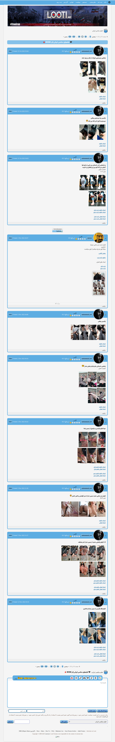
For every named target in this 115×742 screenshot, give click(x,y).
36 (79, 36)
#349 (10, 535)
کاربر (75, 50)
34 (85, 36)
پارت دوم (103, 268)
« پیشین (94, 36)
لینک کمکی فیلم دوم (100, 476)
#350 (10, 602)
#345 (10, 314)
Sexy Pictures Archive (70, 731)
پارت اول (103, 266)
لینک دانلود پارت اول (100, 210)
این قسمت (105, 716)
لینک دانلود (102, 97)
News (38, 731)
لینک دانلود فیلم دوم (99, 474)
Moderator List (59, 731)
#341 (10, 51)
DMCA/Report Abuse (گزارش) (27, 731)
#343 (10, 158)
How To (48, 731)
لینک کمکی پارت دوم (100, 219)
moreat (89, 238)
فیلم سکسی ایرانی (97, 31)
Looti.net (47, 734)
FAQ (52, 731)
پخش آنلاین (102, 253)
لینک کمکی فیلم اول (100, 469)
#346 (10, 358)
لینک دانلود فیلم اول (100, 467)
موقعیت (78, 2)
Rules (42, 731)
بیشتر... (15, 678)
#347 (10, 421)
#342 (10, 111)
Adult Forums (81, 731)
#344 (10, 238)
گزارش (66, 2)
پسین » (65, 36)
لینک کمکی (102, 99)
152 (74, 36)
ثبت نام (100, 2)
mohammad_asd (87, 51)
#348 (10, 488)
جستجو (85, 2)
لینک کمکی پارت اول (100, 217)
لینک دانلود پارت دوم (100, 212)
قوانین (71, 2)
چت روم (59, 2)
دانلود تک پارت (101, 258)
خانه (105, 2)
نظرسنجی (93, 2)
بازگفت (103, 103)
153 (70, 36)
